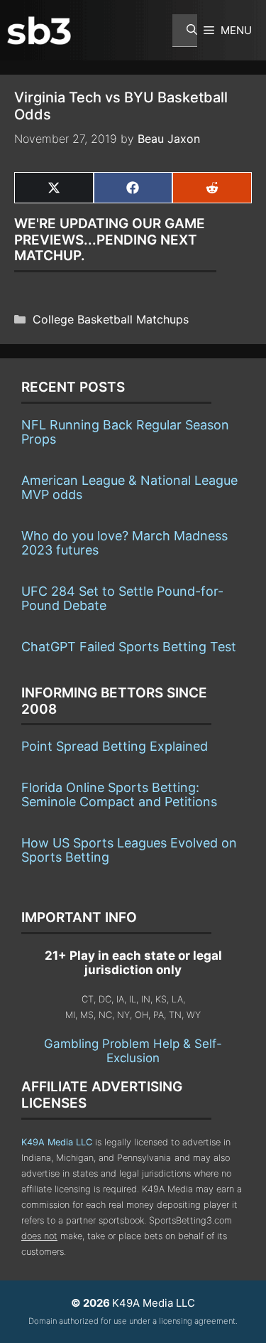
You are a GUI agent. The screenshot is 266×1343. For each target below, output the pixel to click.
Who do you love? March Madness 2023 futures (124, 542)
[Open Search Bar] (184, 30)
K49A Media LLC (56, 1142)
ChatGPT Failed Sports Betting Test (128, 646)
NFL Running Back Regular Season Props (125, 431)
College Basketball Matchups (111, 319)
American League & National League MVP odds (129, 487)
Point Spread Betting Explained (114, 746)
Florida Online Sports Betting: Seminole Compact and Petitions (119, 794)
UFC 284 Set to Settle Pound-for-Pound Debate (122, 598)
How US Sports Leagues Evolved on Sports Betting (129, 850)
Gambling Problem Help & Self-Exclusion (133, 1051)
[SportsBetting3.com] (39, 30)
